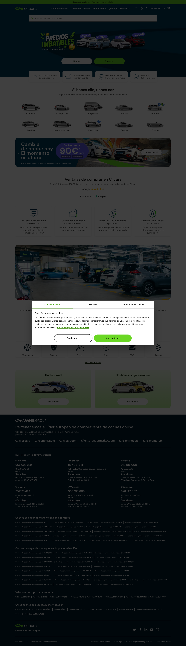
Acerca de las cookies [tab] (133, 304)
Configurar (72, 338)
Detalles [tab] (93, 304)
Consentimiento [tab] (52, 304)
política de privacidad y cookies (73, 327)
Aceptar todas (112, 338)
